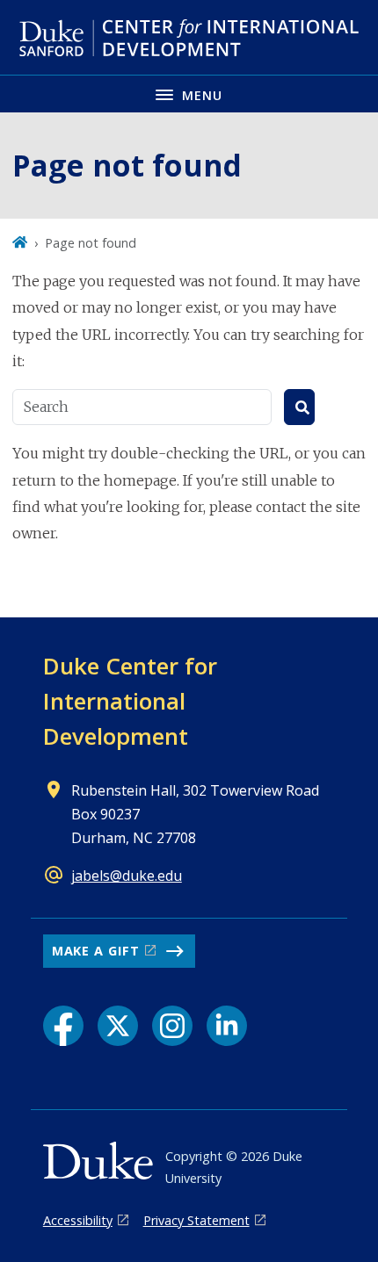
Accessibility (78, 1220)
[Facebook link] (63, 1026)
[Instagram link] (172, 1026)
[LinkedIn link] (227, 1026)
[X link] (118, 1026)
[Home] (19, 242)
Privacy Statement (196, 1220)
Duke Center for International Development (130, 701)
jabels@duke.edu (126, 875)
